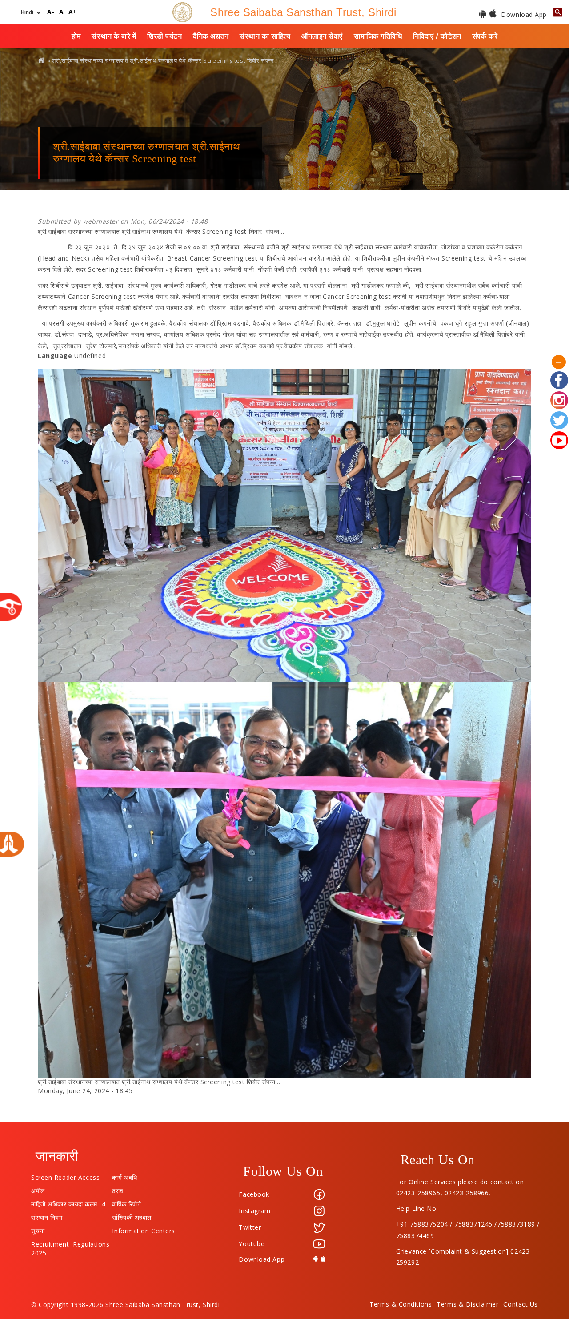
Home (42, 60)
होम (76, 36)
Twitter (250, 1227)
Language (55, 355)
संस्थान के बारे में (114, 36)
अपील (38, 1188)
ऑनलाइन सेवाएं (322, 36)
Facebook (254, 1194)
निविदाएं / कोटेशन (437, 36)
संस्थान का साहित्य (265, 36)
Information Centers (143, 1229)
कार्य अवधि (124, 1175)
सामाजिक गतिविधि (378, 36)
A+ (72, 12)
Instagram (254, 1210)
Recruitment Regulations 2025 (70, 1242)
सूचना (38, 1229)
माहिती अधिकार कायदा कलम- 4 (68, 1202)
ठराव (117, 1188)
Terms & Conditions (400, 1304)
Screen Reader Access (65, 1175)
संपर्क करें (484, 36)
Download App (523, 14)
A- (51, 12)
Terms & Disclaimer (467, 1304)
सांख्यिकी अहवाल (131, 1215)
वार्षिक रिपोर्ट (126, 1202)
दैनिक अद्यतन (210, 36)
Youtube (251, 1243)
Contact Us (520, 1304)
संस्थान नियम (46, 1215)
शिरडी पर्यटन (164, 36)
